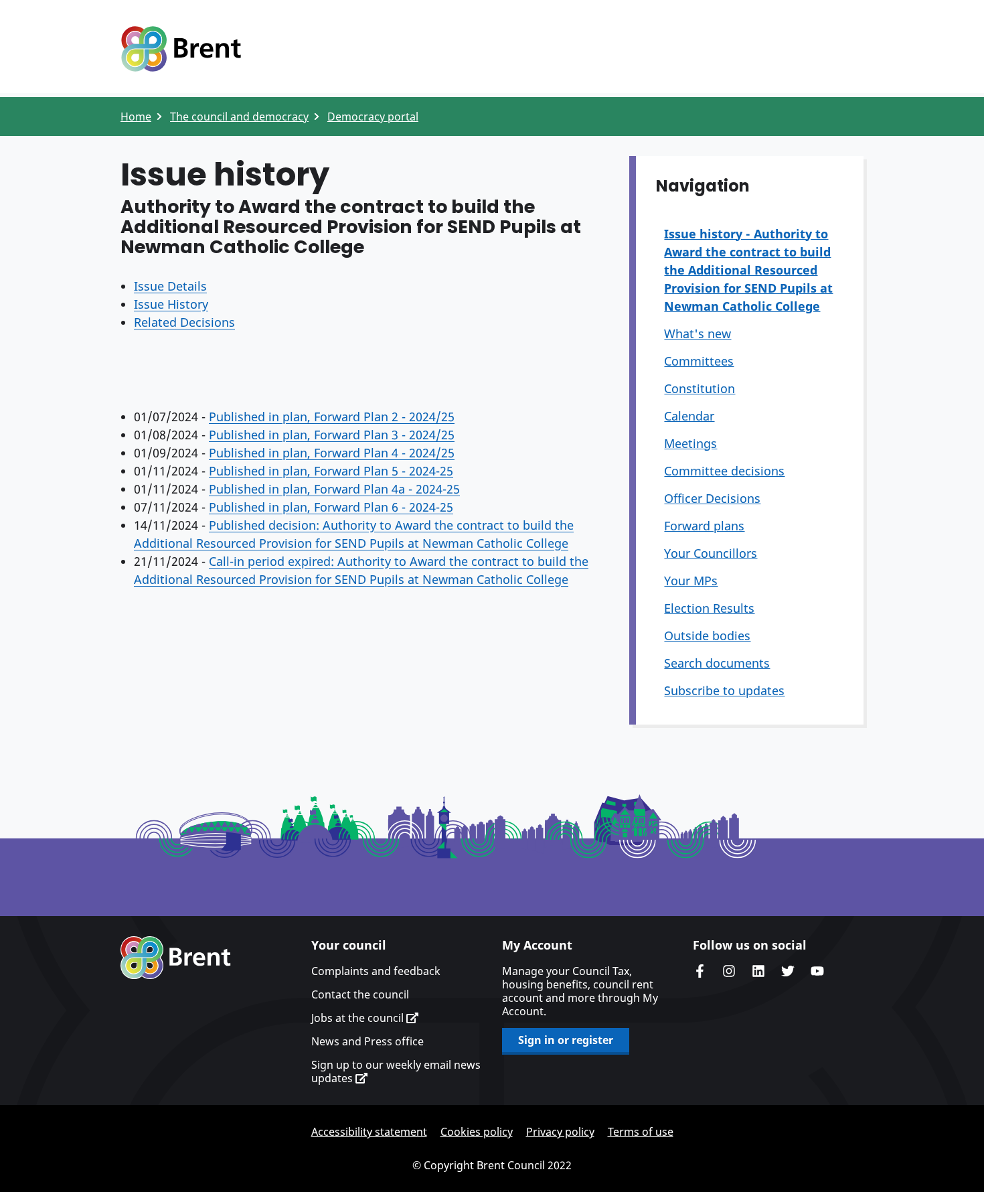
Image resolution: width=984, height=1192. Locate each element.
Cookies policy (476, 1131)
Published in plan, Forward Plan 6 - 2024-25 (331, 507)
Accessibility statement (369, 1131)
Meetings (690, 443)
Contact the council (360, 994)
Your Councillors (710, 553)
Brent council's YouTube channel (817, 971)
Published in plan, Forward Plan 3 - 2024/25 (332, 435)
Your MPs (691, 581)
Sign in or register (565, 1040)
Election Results (709, 608)
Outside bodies (707, 635)
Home (135, 116)
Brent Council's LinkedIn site (758, 971)
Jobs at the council (358, 1018)
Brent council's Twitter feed (788, 971)
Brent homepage (175, 957)
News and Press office (367, 1041)
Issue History (171, 304)
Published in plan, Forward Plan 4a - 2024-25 (334, 489)
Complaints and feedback (375, 971)
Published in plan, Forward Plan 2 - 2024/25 (332, 416)
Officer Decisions (712, 498)
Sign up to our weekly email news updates (396, 1071)
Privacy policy (560, 1131)
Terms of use (640, 1131)
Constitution (699, 388)
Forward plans (704, 526)
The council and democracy (239, 116)
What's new (697, 333)
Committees (699, 361)
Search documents (717, 663)
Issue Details (170, 286)
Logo (180, 48)
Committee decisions (724, 471)
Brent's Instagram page (729, 971)
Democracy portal (372, 116)
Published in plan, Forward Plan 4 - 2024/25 (332, 453)
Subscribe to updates (724, 690)
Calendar (689, 416)
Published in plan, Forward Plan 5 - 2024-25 (331, 471)
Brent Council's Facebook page (699, 971)
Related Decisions (184, 322)
